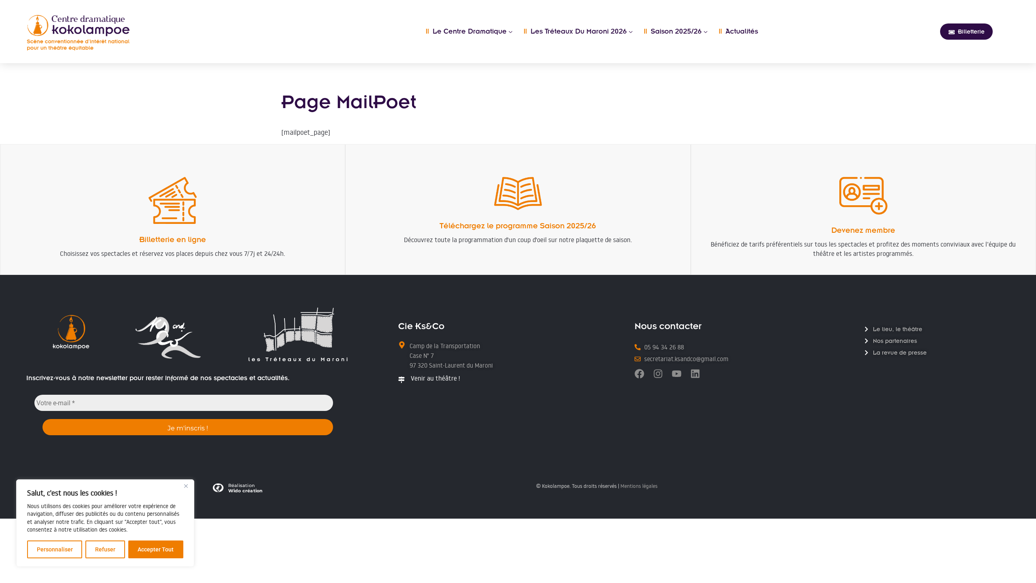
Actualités (738, 31)
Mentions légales (639, 485)
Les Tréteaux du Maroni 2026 (575, 31)
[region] (105, 523)
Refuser (105, 549)
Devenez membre (863, 230)
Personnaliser (55, 549)
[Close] (186, 486)
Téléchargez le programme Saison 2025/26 (517, 225)
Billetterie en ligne (172, 239)
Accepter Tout (156, 549)
